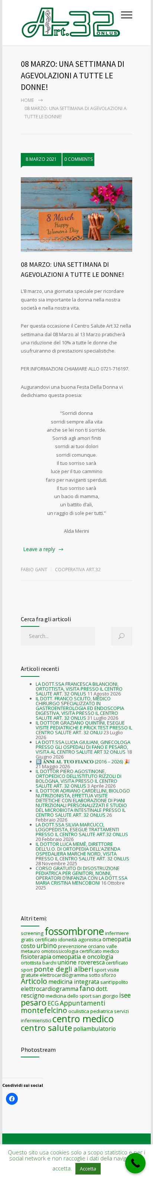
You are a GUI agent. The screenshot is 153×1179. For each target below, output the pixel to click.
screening (32, 933)
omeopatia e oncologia (82, 957)
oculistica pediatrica (90, 1011)
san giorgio (105, 995)
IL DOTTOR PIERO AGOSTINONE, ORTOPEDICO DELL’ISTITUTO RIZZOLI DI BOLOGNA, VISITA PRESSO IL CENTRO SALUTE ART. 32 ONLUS (78, 778)
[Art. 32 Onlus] (71, 22)
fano (87, 988)
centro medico (83, 1018)
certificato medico (99, 951)
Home (27, 100)
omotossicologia (59, 951)
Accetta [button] (88, 1168)
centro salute (46, 1027)
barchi (49, 962)
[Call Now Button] (135, 1163)
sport (100, 969)
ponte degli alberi (63, 968)
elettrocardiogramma (49, 989)
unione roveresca (81, 962)
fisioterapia (36, 957)
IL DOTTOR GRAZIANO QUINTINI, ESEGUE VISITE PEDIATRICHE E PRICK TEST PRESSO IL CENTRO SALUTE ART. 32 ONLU (84, 727)
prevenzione (72, 946)
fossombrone (74, 931)
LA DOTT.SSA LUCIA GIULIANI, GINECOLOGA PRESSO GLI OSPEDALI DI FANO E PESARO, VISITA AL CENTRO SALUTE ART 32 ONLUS (83, 747)
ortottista (31, 962)
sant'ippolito (114, 982)
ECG (53, 1003)
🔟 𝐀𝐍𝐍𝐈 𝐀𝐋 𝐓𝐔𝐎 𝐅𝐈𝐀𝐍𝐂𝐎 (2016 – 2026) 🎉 (83, 761)
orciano (96, 946)
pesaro (33, 1002)
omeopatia (116, 939)
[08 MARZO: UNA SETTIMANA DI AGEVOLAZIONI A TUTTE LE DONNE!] (76, 214)
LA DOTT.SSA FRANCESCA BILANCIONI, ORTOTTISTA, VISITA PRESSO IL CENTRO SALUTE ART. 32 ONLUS (79, 689)
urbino (46, 945)
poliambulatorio (94, 1029)
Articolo (34, 981)
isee (125, 995)
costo (28, 946)
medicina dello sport (68, 995)
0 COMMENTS (78, 159)
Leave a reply (39, 549)
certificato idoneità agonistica (68, 939)
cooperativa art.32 (78, 569)
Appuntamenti (82, 1002)
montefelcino (44, 1010)
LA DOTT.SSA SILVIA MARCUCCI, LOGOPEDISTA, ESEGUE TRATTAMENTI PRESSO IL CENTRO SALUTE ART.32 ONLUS (82, 829)
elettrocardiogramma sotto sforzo (78, 975)
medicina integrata (73, 982)
